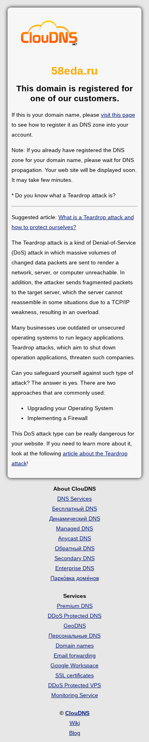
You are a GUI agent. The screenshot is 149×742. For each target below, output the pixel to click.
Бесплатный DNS (74, 508)
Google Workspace (74, 665)
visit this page (118, 115)
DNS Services (74, 498)
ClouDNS (77, 713)
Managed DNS (74, 528)
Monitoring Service (74, 695)
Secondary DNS (74, 558)
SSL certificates (74, 675)
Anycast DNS (74, 538)
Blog (74, 733)
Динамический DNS (74, 518)
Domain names (75, 645)
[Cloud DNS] (49, 34)
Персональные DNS (74, 635)
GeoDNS (75, 626)
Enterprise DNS (74, 568)
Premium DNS (75, 606)
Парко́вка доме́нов (74, 578)
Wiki (75, 723)
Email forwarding (75, 655)
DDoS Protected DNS (74, 616)
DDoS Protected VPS (74, 685)
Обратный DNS (75, 548)
